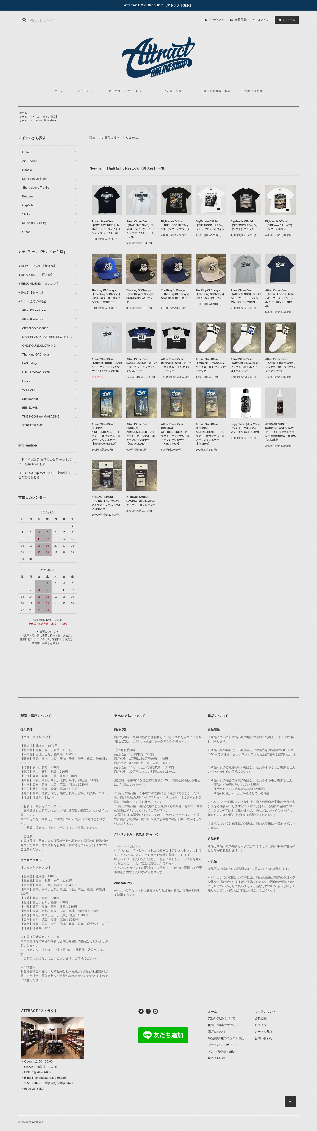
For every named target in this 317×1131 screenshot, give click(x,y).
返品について (217, 1031)
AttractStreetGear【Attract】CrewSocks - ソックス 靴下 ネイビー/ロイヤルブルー (245, 365)
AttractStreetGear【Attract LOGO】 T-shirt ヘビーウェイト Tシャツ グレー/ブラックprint (246, 296)
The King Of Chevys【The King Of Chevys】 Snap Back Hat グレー (210, 294)
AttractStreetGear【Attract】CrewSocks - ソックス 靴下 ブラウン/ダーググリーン (280, 365)
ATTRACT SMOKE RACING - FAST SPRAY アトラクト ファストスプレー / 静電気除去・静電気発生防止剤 (280, 432)
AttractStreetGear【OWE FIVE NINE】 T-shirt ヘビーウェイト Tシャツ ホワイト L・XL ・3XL (140, 229)
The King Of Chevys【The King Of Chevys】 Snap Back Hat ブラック (141, 296)
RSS (211, 1058)
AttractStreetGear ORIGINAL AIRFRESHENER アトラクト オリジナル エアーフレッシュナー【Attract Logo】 (140, 434)
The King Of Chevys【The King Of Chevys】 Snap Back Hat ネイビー (176, 296)
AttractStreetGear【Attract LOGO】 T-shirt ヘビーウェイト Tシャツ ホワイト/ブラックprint (107, 365)
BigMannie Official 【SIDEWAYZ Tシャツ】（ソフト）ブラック (245, 225)
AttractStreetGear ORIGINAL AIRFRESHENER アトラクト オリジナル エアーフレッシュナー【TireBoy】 (210, 434)
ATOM (221, 1058)
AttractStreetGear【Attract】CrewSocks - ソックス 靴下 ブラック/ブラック (211, 365)
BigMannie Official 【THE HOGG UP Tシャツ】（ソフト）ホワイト (210, 225)
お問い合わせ (253, 91)
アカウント (216, 19)
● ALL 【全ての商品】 (45, 116)
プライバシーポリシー (223, 1045)
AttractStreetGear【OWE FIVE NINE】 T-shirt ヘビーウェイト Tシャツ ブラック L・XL (106, 227)
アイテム (289, 19)
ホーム (59, 91)
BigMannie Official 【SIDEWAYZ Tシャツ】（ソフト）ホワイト (279, 225)
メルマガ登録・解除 (217, 91)
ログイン (263, 19)
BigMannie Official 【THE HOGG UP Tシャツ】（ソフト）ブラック (175, 225)
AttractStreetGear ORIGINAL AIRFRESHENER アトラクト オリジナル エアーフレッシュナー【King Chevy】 (175, 434)
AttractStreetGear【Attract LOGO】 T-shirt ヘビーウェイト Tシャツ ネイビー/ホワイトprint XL (280, 298)
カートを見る (264, 1031)
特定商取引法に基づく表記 (226, 1038)
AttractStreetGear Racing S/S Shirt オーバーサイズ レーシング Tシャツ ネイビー (141, 365)
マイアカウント (265, 1011)
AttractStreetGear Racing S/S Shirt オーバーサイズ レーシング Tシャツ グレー (176, 365)
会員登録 (241, 19)
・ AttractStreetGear (44, 120)
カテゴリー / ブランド (123, 91)
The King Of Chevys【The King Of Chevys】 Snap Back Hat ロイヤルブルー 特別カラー (106, 296)
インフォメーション (170, 91)
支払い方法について (221, 1018)
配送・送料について (221, 1025)
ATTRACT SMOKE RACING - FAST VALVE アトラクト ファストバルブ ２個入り (107, 503)
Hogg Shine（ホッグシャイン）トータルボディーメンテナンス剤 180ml (245, 428)
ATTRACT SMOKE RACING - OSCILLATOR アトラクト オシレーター (141, 501)
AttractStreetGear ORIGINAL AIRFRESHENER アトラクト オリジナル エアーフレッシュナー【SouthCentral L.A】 (106, 434)
